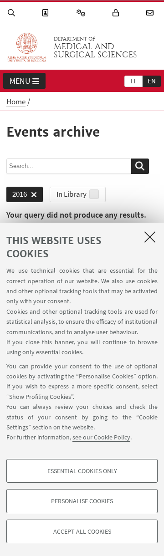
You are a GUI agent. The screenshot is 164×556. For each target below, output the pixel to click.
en (152, 81)
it (133, 81)
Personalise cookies (82, 501)
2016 (16, 195)
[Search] (12, 13)
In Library (71, 194)
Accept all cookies (82, 531)
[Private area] (117, 13)
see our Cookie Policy (101, 437)
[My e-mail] (151, 13)
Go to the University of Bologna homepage (26, 47)
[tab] (133, 80)
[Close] (150, 237)
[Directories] (46, 13)
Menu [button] (20, 81)
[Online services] (82, 13)
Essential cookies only (82, 471)
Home (16, 102)
